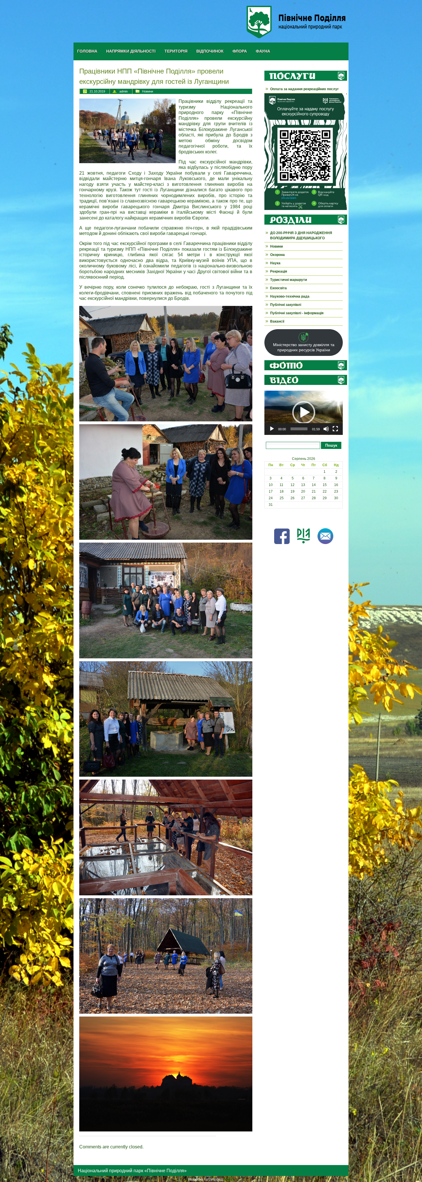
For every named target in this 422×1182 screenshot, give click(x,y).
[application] (303, 413)
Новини (147, 91)
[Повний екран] (335, 429)
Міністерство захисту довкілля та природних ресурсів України (303, 347)
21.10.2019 (97, 91)
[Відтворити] (272, 429)
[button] (303, 412)
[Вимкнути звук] (326, 429)
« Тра (268, 518)
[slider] (299, 428)
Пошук (331, 445)
